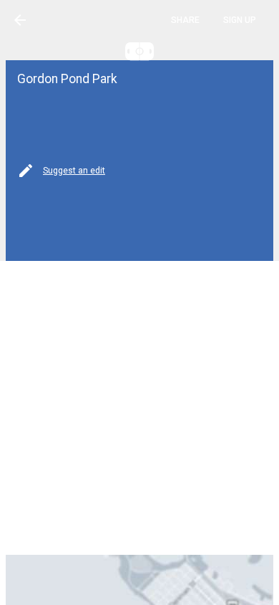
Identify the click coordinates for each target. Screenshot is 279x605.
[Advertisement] (139, 406)
